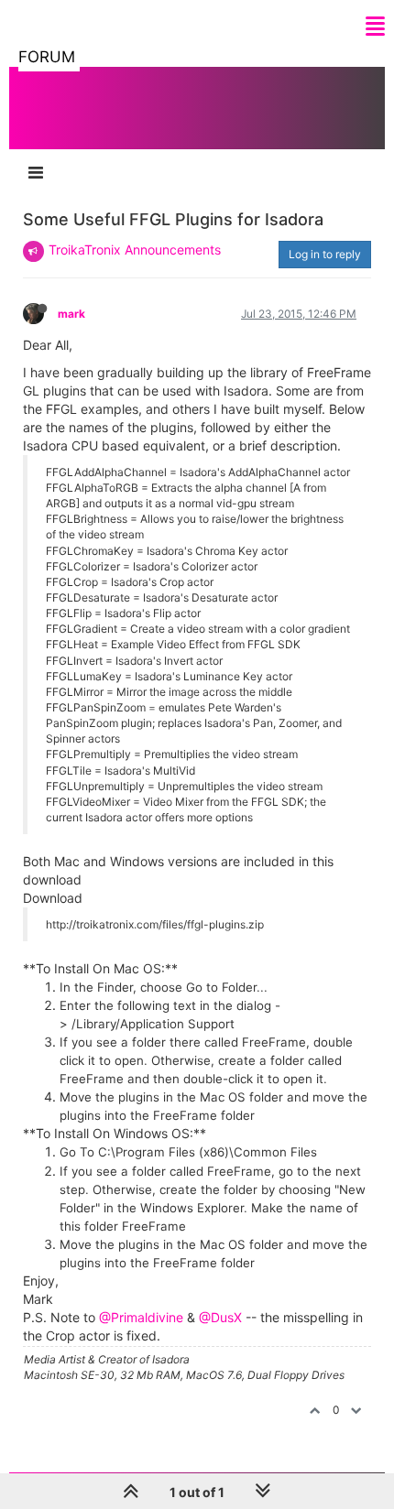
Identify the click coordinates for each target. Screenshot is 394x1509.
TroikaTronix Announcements (135, 249)
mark (71, 313)
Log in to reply (325, 254)
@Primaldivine (141, 1317)
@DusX (220, 1317)
